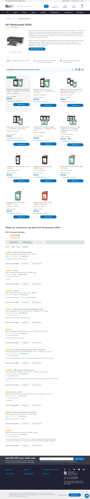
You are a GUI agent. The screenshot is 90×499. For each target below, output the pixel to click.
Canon (33, 12)
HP (7, 12)
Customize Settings (62, 495)
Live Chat (82, 1)
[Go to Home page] (9, 6)
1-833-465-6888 (74, 1)
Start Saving (78, 459)
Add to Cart (21, 104)
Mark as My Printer (37, 49)
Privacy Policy (70, 461)
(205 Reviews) (15, 27)
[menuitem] (76, 69)
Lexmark (43, 12)
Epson (15, 12)
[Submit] (46, 6)
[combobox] (32, 6)
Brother (24, 12)
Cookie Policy (31, 494)
